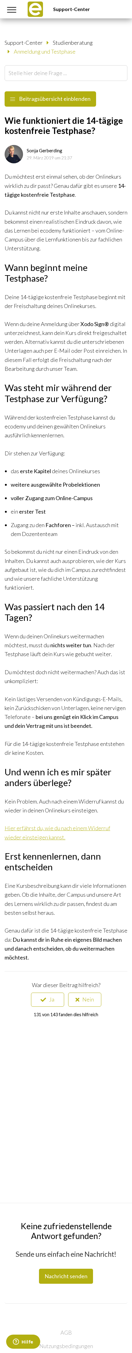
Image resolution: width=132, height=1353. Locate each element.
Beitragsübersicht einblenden (54, 98)
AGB (66, 1332)
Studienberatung (73, 42)
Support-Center (71, 9)
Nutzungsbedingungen (66, 1346)
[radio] (47, 1000)
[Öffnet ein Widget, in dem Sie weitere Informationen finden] (23, 1342)
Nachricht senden (66, 1276)
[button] (11, 10)
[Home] (35, 9)
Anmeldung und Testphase (45, 51)
